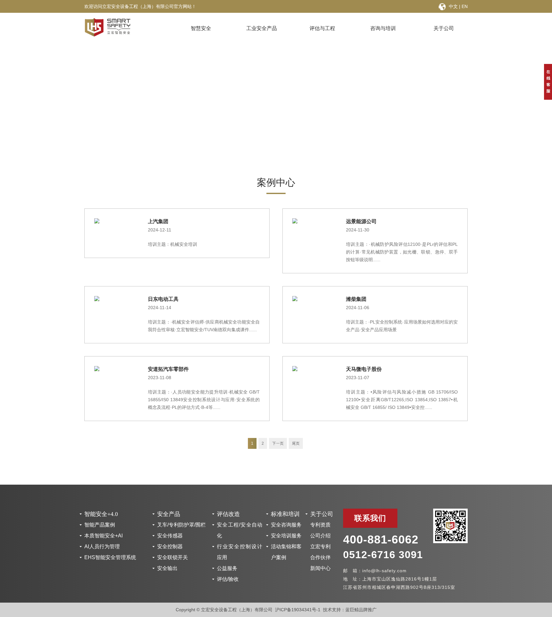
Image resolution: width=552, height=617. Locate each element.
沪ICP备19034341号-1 (297, 609)
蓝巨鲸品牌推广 (361, 609)
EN (465, 6)
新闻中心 (320, 568)
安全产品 (168, 514)
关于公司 (443, 28)
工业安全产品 (261, 28)
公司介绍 (320, 535)
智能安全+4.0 (101, 514)
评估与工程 (322, 28)
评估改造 (228, 514)
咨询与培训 (383, 28)
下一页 (278, 443)
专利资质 (320, 524)
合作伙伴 (320, 557)
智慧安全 (201, 28)
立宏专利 (320, 546)
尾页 (296, 443)
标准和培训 (285, 514)
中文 (453, 6)
